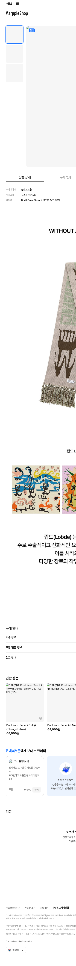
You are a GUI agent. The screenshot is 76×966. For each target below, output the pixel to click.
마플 (17, 3)
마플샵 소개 (30, 907)
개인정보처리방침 (60, 907)
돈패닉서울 (26, 189)
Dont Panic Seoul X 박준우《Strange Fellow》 (21, 727)
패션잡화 (32, 194)
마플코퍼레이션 (13, 907)
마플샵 (9, 3)
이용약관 (44, 907)
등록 (36, 789)
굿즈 (23, 194)
